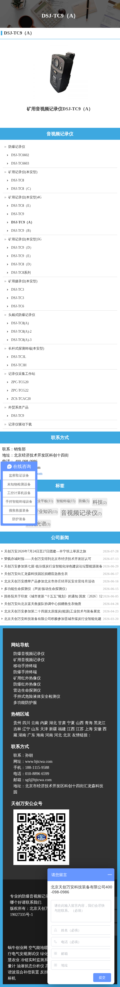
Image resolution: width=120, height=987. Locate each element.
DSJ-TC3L (18, 357)
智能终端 (65, 501)
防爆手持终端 (25, 672)
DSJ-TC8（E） (22, 206)
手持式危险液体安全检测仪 (36, 696)
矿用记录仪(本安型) (22, 172)
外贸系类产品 (18, 407)
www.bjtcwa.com (38, 761)
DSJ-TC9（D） (22, 248)
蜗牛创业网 (17, 948)
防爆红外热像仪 (27, 684)
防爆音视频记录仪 (29, 654)
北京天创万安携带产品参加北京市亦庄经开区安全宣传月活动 (49, 581)
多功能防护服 (25, 703)
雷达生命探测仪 (27, 690)
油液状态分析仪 (30, 966)
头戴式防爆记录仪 (21, 315)
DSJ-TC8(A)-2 (21, 331)
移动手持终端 (25, 666)
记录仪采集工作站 (21, 374)
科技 (100, 502)
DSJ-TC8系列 (21, 273)
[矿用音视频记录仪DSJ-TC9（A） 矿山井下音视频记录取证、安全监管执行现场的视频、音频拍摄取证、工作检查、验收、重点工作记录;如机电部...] (60, 71)
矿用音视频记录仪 (29, 660)
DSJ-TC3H (19, 365)
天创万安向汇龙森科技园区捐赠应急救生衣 (36, 574)
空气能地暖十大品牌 (46, 948)
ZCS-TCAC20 (21, 399)
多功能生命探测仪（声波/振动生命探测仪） (36, 589)
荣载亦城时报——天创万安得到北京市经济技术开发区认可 (47, 559)
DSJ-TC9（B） (22, 231)
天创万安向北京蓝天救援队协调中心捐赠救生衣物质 (42, 604)
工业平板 (43, 501)
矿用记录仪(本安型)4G (25, 197)
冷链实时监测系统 (36, 960)
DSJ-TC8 (17, 180)
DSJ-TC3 (17, 289)
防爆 (84, 501)
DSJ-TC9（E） (22, 256)
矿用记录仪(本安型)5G (25, 239)
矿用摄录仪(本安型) (22, 281)
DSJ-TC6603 (20, 163)
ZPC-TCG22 (19, 390)
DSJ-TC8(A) (20, 323)
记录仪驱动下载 (20, 424)
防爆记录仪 (16, 147)
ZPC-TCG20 (19, 382)
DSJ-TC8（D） (22, 264)
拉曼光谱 (38, 524)
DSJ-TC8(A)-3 (21, 340)
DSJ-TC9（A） (19, 33)
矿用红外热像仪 (27, 678)
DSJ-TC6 (17, 306)
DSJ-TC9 (17, 214)
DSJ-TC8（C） (22, 189)
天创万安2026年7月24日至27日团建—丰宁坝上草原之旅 (45, 551)
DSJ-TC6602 (20, 155)
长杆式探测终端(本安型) (26, 348)
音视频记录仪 (81, 512)
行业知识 (45, 511)
